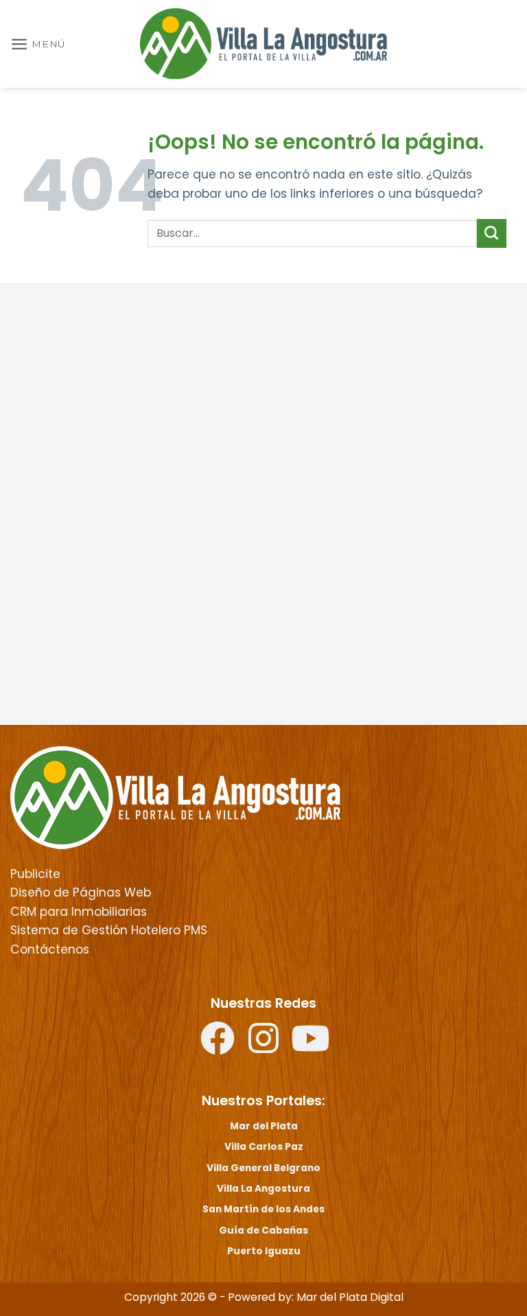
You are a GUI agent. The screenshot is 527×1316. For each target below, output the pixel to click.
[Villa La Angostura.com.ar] (175, 797)
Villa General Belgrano (263, 1168)
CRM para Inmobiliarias (78, 911)
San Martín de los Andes (263, 1209)
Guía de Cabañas (263, 1230)
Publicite (35, 874)
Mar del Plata (264, 1126)
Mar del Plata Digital (349, 1297)
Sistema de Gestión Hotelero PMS (108, 930)
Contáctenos (49, 949)
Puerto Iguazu (264, 1251)
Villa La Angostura (263, 1188)
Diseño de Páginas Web (80, 892)
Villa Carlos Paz (263, 1146)
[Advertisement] (263, 401)
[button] (38, 44)
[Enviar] (491, 233)
